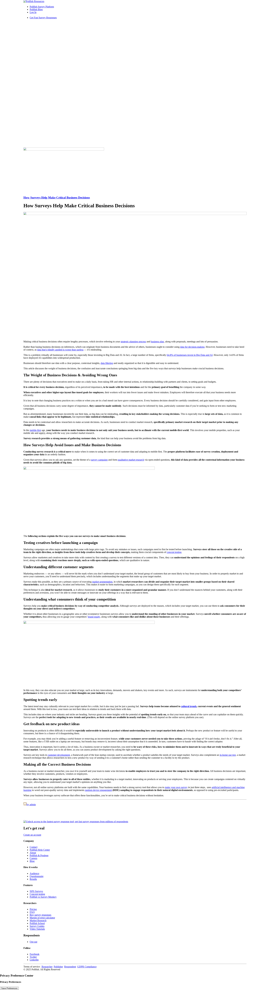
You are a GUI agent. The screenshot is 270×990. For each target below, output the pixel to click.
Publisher (58, 966)
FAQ (32, 912)
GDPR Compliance (87, 966)
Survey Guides (37, 926)
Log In (33, 12)
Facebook (34, 954)
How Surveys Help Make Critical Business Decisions (56, 197)
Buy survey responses (40, 915)
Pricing (33, 909)
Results (33, 879)
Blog (32, 861)
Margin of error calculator (42, 917)
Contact (33, 847)
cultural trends (189, 706)
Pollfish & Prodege (39, 855)
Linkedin (34, 959)
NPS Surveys (36, 891)
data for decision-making (192, 347)
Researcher (47, 966)
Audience (34, 873)
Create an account (32, 834)
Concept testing (37, 894)
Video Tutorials (37, 929)
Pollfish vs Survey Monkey (43, 897)
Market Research (38, 920)
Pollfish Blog (36, 9)
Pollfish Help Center (40, 850)
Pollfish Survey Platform (42, 6)
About (33, 852)
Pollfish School (37, 923)
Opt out (33, 941)
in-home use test (228, 755)
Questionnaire (36, 876)
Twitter (33, 957)
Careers (33, 858)
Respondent (70, 966)
